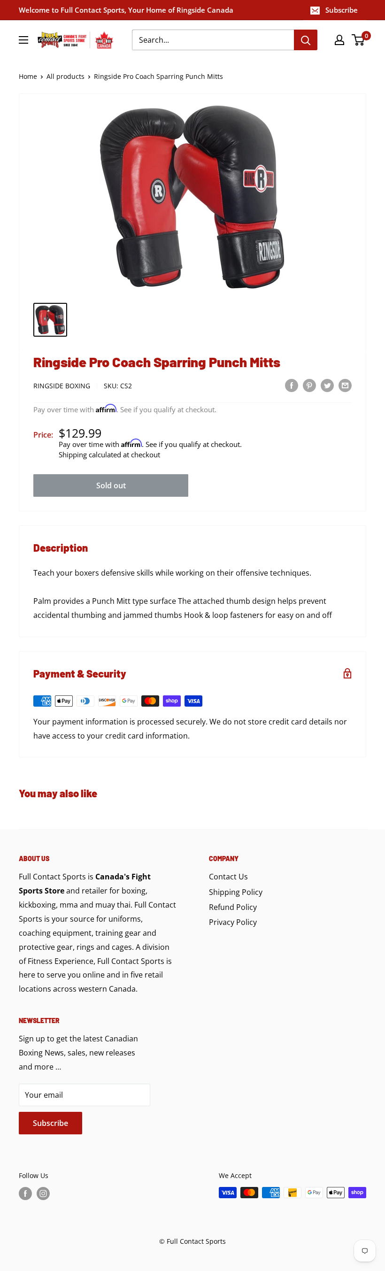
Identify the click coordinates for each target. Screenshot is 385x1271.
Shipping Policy (235, 892)
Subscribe (341, 10)
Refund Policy (233, 907)
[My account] (339, 40)
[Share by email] (345, 385)
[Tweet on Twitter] (327, 385)
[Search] (305, 40)
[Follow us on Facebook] (25, 1193)
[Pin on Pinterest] (309, 385)
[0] (358, 40)
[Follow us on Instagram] (43, 1193)
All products (65, 76)
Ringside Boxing (61, 385)
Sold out (111, 485)
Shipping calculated (90, 454)
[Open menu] (23, 40)
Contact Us (228, 876)
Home (28, 76)
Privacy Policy (233, 922)
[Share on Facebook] (291, 385)
